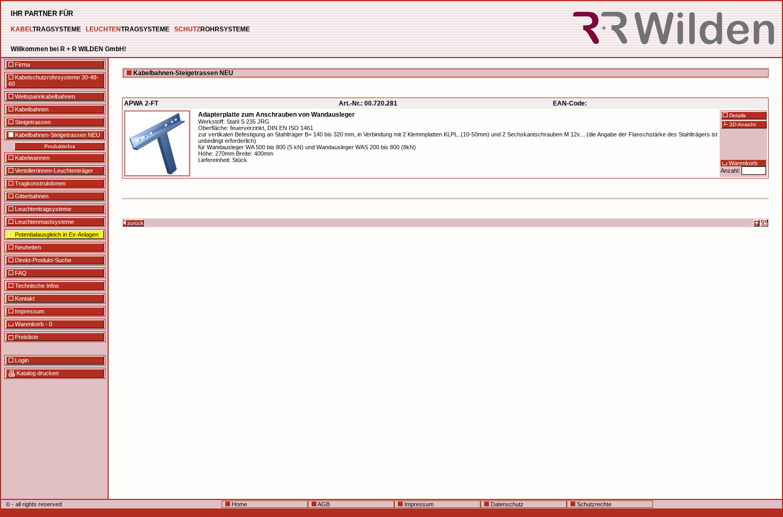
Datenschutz (506, 504)
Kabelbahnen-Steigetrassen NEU (56, 135)
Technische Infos (36, 285)
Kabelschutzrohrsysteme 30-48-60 (54, 80)
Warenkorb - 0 (32, 324)
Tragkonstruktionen (39, 183)
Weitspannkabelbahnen (44, 96)
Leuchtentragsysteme (42, 209)
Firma (21, 64)
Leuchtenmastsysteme (43, 222)
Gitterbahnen (30, 196)
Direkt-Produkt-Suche (42, 260)
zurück (134, 223)
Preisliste (25, 337)
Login (21, 360)
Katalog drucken (37, 373)
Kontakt (24, 298)
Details (737, 115)
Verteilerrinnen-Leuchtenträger (53, 170)
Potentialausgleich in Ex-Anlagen (56, 234)
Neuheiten (27, 247)
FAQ (20, 273)
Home (238, 504)
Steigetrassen (32, 122)
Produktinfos (59, 146)
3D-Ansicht (742, 124)
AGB (323, 504)
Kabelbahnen (30, 109)
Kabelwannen (31, 158)
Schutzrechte (593, 504)
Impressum (28, 311)
